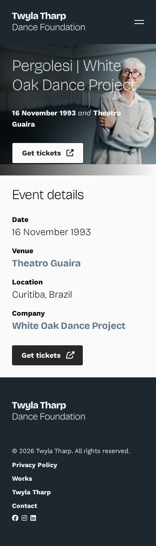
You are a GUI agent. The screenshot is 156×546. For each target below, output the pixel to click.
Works (22, 478)
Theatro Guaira (46, 263)
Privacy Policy (34, 465)
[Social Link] (15, 518)
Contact (24, 506)
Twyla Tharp (31, 492)
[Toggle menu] (139, 22)
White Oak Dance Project (68, 325)
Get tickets (42, 153)
